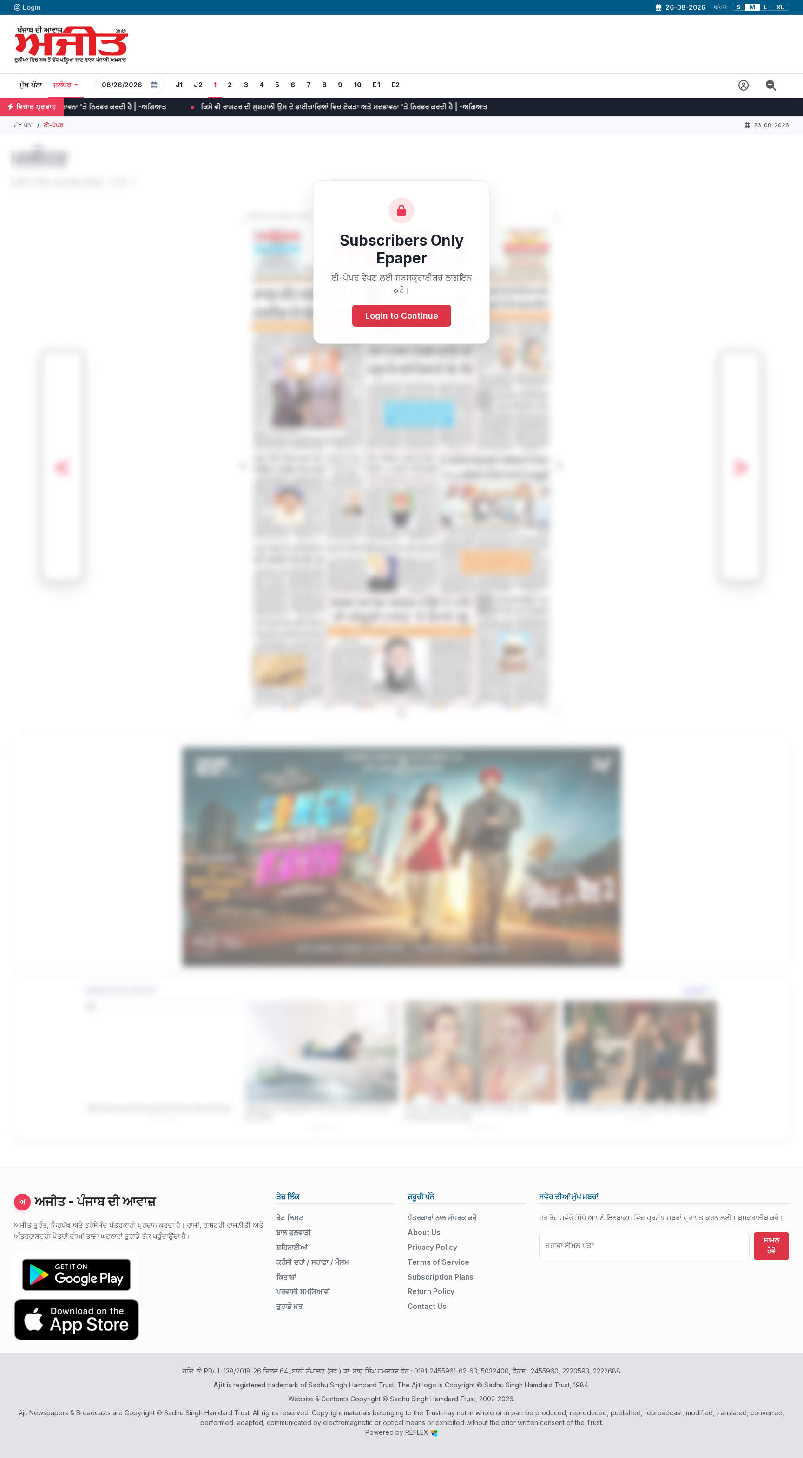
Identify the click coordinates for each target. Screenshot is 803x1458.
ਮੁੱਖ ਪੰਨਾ (31, 85)
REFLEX (417, 1432)
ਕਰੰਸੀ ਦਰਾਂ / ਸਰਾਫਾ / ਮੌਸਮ (312, 1262)
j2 (198, 85)
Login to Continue (401, 315)
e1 (376, 85)
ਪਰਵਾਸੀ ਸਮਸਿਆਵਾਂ (303, 1291)
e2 (395, 85)
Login (32, 7)
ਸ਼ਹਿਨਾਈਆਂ (292, 1247)
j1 (179, 85)
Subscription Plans (441, 1277)
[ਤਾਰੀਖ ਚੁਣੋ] (154, 85)
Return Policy (431, 1291)
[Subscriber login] (743, 85)
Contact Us (427, 1306)
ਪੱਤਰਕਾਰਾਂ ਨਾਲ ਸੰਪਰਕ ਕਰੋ (442, 1217)
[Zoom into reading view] (771, 85)
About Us (424, 1232)
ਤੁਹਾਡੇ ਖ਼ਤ (289, 1306)
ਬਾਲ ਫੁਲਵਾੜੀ (293, 1232)
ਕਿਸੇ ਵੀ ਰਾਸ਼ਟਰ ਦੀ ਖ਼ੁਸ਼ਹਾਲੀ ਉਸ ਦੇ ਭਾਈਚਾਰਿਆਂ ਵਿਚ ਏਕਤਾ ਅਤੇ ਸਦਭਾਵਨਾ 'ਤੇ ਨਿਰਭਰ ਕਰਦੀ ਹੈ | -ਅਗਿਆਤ (203, 106)
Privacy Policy (432, 1247)
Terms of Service (438, 1262)
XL (780, 7)
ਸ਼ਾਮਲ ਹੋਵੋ (771, 1245)
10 (358, 85)
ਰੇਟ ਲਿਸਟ (289, 1217)
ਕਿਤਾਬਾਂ (286, 1277)
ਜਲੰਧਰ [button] (62, 85)
